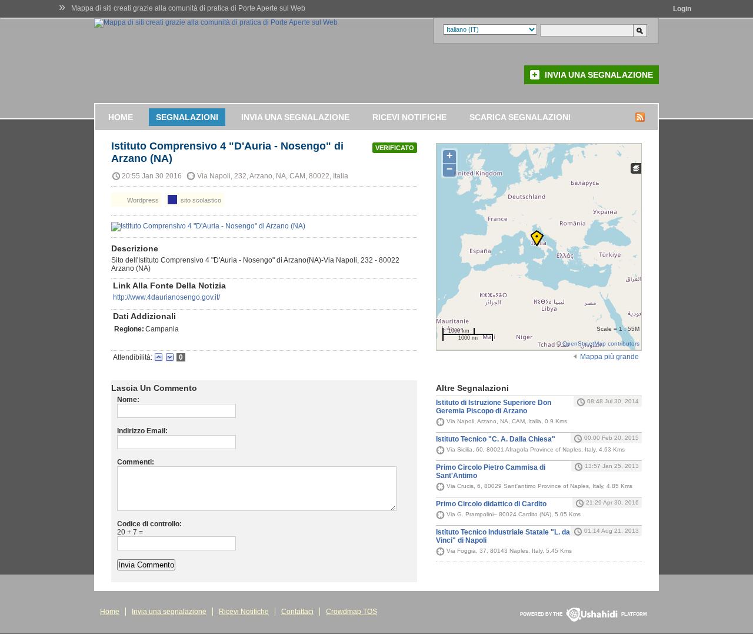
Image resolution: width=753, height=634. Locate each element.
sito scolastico (200, 200)
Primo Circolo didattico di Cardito (491, 504)
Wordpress (142, 200)
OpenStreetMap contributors (600, 343)
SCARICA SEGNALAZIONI (520, 117)
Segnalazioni (187, 117)
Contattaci (297, 612)
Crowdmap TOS (351, 612)
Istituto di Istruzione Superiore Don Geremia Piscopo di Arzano (493, 407)
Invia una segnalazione (599, 74)
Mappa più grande (609, 357)
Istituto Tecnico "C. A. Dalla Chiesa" (495, 439)
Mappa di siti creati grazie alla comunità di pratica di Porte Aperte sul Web (188, 8)
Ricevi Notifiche (409, 117)
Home (120, 117)
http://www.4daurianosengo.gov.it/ (166, 297)
